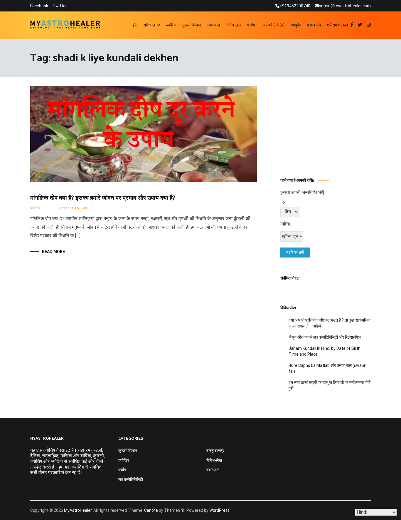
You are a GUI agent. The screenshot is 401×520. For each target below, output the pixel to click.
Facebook (39, 6)
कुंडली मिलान (191, 25)
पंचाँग (251, 25)
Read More (53, 251)
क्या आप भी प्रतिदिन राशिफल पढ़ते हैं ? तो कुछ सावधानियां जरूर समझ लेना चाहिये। (329, 323)
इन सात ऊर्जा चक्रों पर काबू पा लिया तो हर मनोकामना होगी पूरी (329, 385)
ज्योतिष (171, 25)
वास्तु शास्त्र (215, 450)
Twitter (60, 6)
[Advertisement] (325, 123)
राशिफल (149, 25)
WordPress (219, 510)
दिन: (283, 202)
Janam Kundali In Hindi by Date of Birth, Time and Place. (325, 351)
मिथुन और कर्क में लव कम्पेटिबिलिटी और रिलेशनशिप (325, 337)
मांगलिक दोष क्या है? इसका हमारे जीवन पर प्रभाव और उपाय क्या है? (102, 198)
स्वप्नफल (213, 25)
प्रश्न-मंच (314, 25)
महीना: (285, 224)
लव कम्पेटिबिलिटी (273, 25)
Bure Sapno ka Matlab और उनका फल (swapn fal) (327, 368)
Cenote (151, 510)
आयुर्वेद (296, 25)
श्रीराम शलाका (337, 25)
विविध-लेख (233, 25)
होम (134, 25)
